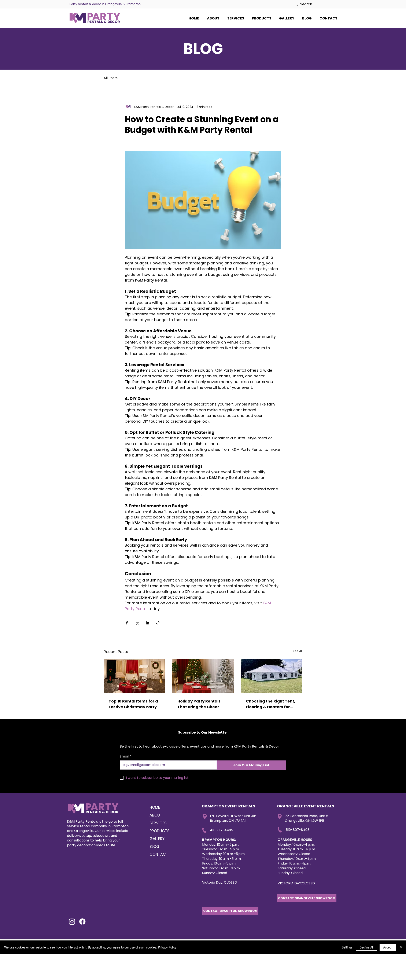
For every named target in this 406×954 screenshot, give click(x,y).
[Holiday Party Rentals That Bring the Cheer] (203, 676)
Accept (387, 947)
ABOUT (156, 815)
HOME (155, 807)
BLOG (154, 846)
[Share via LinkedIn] (147, 623)
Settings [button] (347, 947)
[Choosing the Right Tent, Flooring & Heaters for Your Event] (271, 676)
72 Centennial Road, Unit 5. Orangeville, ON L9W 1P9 (307, 818)
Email (125, 756)
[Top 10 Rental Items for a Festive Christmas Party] (134, 676)
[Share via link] (158, 623)
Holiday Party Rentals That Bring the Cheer (199, 703)
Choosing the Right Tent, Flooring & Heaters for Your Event (270, 704)
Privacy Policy (167, 947)
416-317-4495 (221, 830)
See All (297, 651)
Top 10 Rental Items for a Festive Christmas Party (133, 703)
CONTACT (159, 854)
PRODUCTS (160, 830)
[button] (328, 18)
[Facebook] (82, 921)
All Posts (111, 78)
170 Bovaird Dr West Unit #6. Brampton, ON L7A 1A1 (233, 818)
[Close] (400, 947)
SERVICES (158, 823)
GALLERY (157, 838)
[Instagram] (72, 921)
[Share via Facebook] (127, 623)
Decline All (366, 947)
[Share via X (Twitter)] (137, 623)
